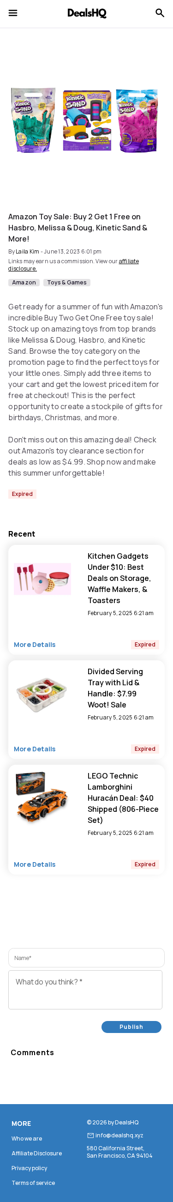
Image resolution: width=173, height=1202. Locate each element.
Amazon (24, 282)
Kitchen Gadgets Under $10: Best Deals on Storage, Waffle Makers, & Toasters (119, 578)
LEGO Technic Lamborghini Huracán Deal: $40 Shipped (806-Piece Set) (123, 798)
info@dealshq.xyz (119, 1135)
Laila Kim (27, 251)
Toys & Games (67, 282)
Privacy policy (29, 1168)
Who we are (27, 1138)
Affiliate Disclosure (37, 1153)
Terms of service (33, 1183)
